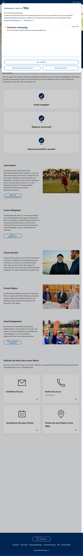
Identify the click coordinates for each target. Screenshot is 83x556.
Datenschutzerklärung (12, 20)
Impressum (27, 20)
